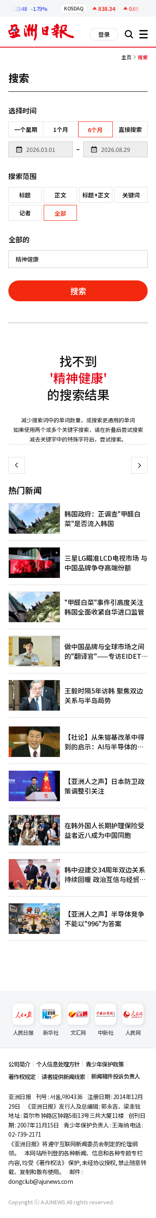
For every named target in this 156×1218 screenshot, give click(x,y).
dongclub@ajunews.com (40, 1181)
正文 (60, 195)
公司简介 (19, 1064)
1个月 (60, 129)
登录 (104, 34)
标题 (25, 195)
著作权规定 (21, 1076)
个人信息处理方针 (57, 1064)
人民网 (133, 1032)
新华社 (50, 1032)
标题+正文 (95, 195)
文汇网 (78, 1032)
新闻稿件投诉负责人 (115, 1076)
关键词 (131, 195)
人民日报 (23, 1032)
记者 (25, 213)
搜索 (78, 290)
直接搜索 (130, 129)
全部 (60, 213)
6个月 (95, 130)
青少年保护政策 (105, 1064)
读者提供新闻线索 (63, 1076)
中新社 (105, 1032)
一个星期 (25, 129)
